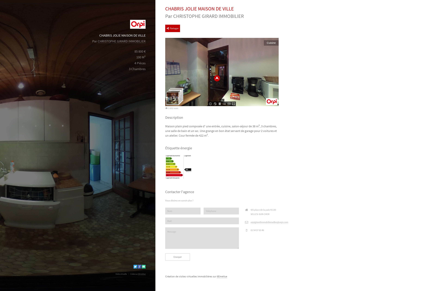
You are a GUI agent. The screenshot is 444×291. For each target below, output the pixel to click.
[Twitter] (135, 267)
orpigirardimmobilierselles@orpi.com (269, 222)
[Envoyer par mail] (144, 267)
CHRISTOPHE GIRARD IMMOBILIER (122, 41)
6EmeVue (222, 276)
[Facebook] (139, 267)
